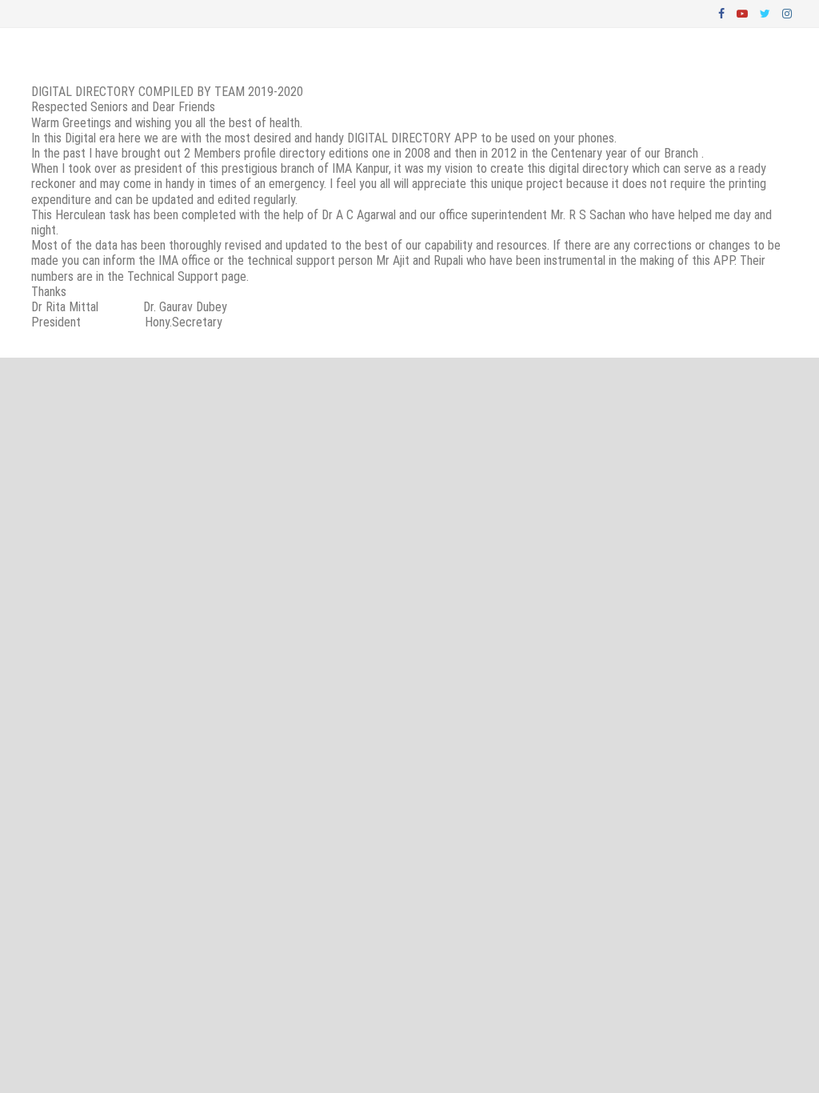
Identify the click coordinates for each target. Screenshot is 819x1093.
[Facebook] (723, 13)
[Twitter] (767, 13)
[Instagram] (787, 13)
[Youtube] (744, 13)
